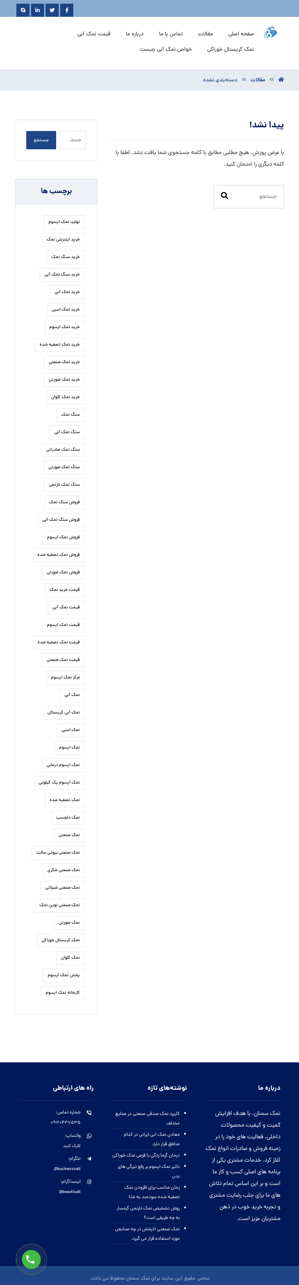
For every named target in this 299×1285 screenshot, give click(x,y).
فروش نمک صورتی (63, 572)
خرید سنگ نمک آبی (62, 275)
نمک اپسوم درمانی (63, 765)
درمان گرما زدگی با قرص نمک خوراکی (146, 1155)
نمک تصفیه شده (65, 800)
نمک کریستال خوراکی (61, 940)
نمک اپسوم (69, 748)
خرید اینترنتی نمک (63, 239)
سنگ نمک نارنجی (64, 485)
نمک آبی (72, 695)
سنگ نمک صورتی (64, 467)
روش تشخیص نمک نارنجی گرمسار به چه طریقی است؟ (148, 1213)
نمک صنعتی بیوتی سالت (58, 853)
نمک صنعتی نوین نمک (59, 905)
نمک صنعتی (69, 835)
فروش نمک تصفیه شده (59, 555)
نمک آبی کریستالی (63, 712)
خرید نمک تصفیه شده (60, 345)
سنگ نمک (70, 415)
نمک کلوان (70, 958)
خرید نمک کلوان (65, 397)
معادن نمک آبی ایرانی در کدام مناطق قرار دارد (152, 1139)
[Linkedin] (37, 10)
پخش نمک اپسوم (64, 975)
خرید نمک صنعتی (64, 362)
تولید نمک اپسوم (64, 222)
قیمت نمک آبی (66, 607)
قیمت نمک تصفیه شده (59, 642)
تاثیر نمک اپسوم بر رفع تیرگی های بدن (149, 1171)
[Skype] (23, 10)
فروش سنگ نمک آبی (61, 520)
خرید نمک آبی (67, 292)
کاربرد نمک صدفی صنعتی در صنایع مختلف (147, 1119)
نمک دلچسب (68, 818)
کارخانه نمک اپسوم (63, 993)
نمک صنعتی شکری (63, 870)
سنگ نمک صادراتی (63, 450)
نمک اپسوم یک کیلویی (59, 783)
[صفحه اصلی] (281, 80)
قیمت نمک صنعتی (63, 660)
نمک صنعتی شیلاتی (62, 888)
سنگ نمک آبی (67, 432)
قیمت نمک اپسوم (63, 625)
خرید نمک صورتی (64, 380)
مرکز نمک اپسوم (65, 677)
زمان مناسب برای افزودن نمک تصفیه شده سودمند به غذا (152, 1192)
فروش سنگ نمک (64, 502)
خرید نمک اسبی (66, 310)
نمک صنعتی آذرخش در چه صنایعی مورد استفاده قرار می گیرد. (147, 1234)
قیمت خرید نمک (65, 590)
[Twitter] (52, 10)
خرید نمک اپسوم (64, 327)
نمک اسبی (71, 730)
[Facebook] (66, 10)
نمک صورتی (69, 923)
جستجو (41, 140)
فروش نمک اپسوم (63, 537)
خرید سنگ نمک (65, 257)
